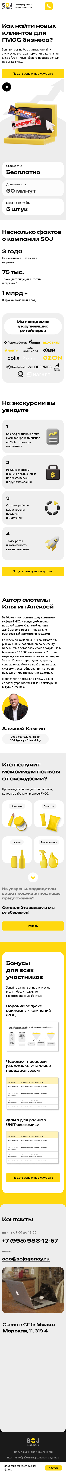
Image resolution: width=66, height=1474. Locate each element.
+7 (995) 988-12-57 (30, 1241)
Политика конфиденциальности (33, 1452)
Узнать (33, 925)
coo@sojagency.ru (26, 1259)
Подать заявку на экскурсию (33, 73)
